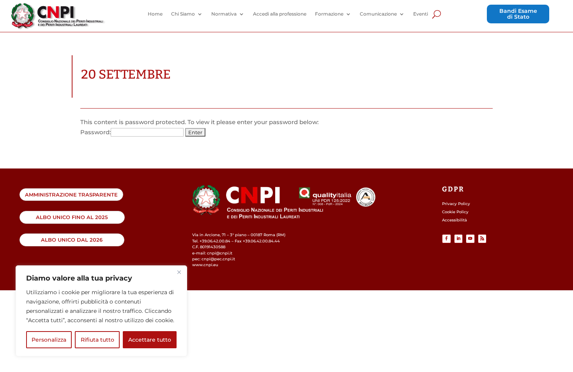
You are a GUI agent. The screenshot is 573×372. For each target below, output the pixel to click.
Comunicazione (378, 14)
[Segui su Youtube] (470, 238)
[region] (101, 310)
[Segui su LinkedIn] (458, 238)
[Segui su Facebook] (446, 238)
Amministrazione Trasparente (71, 194)
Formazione (329, 14)
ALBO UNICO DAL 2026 (72, 240)
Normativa (224, 14)
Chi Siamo (183, 14)
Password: (95, 132)
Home (155, 14)
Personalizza (49, 339)
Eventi (420, 14)
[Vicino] (179, 272)
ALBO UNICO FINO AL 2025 (72, 217)
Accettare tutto (149, 339)
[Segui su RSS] (482, 238)
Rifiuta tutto (97, 339)
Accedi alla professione (279, 14)
